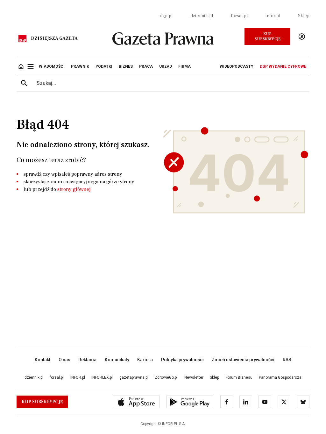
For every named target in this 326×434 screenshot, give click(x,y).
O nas (64, 359)
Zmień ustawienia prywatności (243, 359)
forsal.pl (239, 16)
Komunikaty (117, 359)
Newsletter (193, 377)
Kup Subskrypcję (267, 36)
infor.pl (273, 16)
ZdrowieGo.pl (166, 377)
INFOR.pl (77, 377)
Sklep (303, 16)
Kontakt (42, 359)
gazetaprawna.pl (133, 377)
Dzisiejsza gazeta (54, 38)
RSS (287, 359)
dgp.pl (166, 16)
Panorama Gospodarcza (280, 377)
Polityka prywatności (182, 359)
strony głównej (74, 189)
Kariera (145, 359)
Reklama (87, 359)
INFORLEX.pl (102, 377)
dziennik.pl (201, 16)
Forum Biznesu (239, 377)
